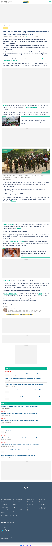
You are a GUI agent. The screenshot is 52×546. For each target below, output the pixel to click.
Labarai (8, 25)
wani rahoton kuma (10, 294)
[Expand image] (48, 149)
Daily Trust (6, 280)
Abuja (5, 105)
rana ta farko (8, 224)
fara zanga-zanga (31, 107)
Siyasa (7, 380)
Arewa (19, 228)
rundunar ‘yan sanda (17, 242)
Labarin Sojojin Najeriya (26, 314)
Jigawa (40, 294)
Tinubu (13, 201)
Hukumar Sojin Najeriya (13, 314)
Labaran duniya (4, 446)
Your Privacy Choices (27, 545)
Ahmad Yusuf (27, 36)
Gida (4, 25)
